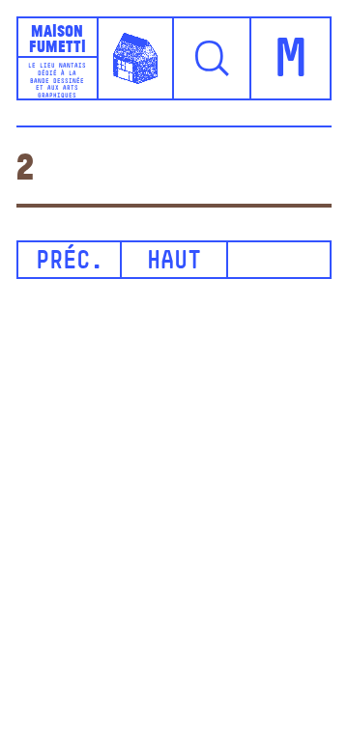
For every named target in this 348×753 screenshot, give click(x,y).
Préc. (69, 262)
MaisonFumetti (57, 37)
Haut (174, 262)
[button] (212, 58)
